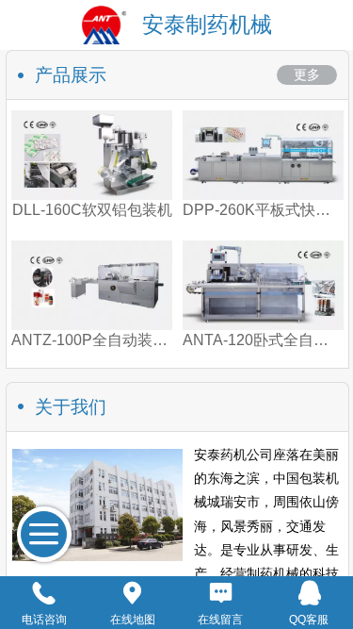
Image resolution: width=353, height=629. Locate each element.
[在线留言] (221, 592)
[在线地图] (132, 592)
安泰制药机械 (207, 24)
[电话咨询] (44, 592)
